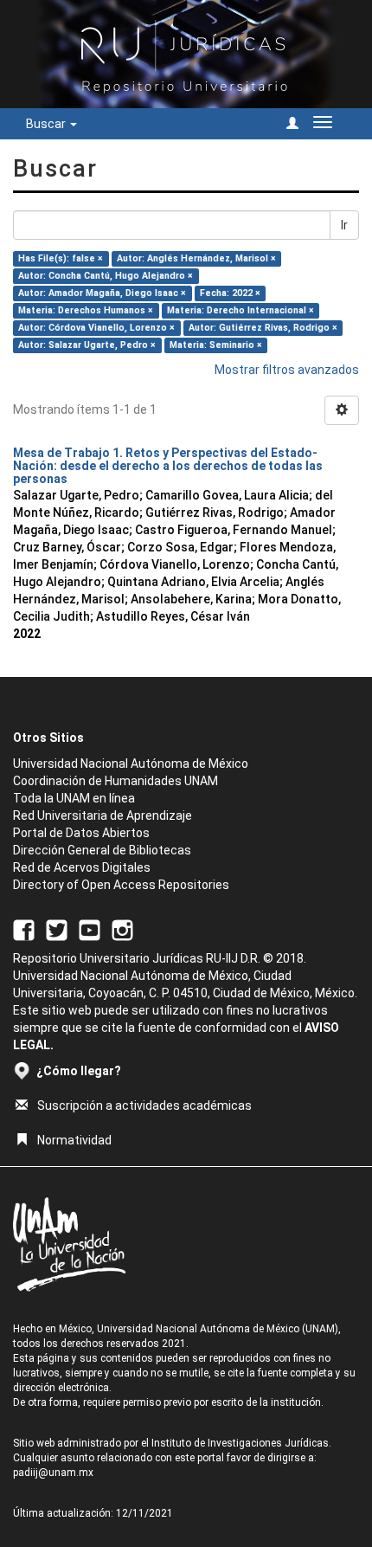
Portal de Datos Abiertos (81, 833)
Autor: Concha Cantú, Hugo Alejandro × (105, 275)
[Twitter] (56, 929)
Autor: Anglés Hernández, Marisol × (196, 258)
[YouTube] (89, 929)
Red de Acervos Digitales (82, 867)
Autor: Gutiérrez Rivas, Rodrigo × (263, 327)
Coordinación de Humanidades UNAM (115, 781)
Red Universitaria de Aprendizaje (102, 815)
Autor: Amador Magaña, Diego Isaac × (102, 293)
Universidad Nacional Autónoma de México (130, 763)
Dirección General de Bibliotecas (102, 850)
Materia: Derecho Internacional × (240, 310)
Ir (344, 225)
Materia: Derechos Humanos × (85, 310)
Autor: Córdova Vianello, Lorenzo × (96, 327)
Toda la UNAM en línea (74, 798)
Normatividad (74, 1140)
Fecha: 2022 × (230, 293)
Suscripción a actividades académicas (144, 1105)
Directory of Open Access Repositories (121, 885)
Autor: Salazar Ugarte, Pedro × (87, 345)
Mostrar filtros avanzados (287, 370)
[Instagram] (122, 929)
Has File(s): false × (60, 258)
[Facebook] (24, 929)
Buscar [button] (47, 124)
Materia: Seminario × (216, 345)
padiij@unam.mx (53, 1472)
